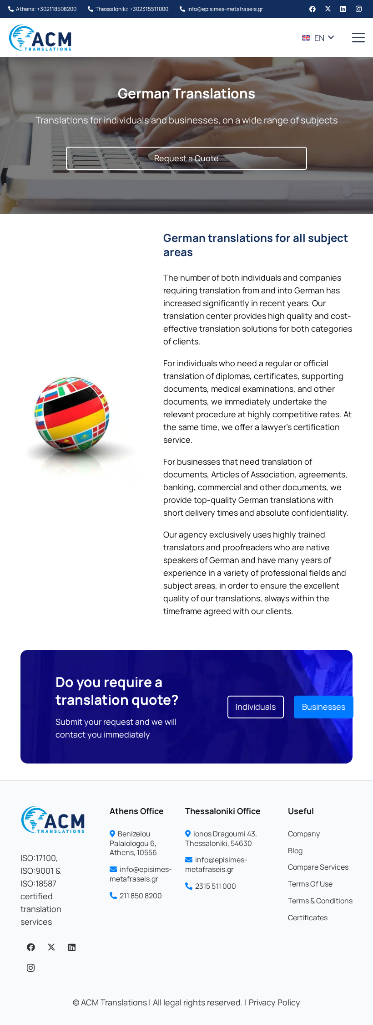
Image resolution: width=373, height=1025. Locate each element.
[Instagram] (358, 9)
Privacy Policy (274, 1002)
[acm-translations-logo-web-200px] (40, 37)
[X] (328, 9)
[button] (318, 38)
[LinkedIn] (343, 9)
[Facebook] (312, 9)
